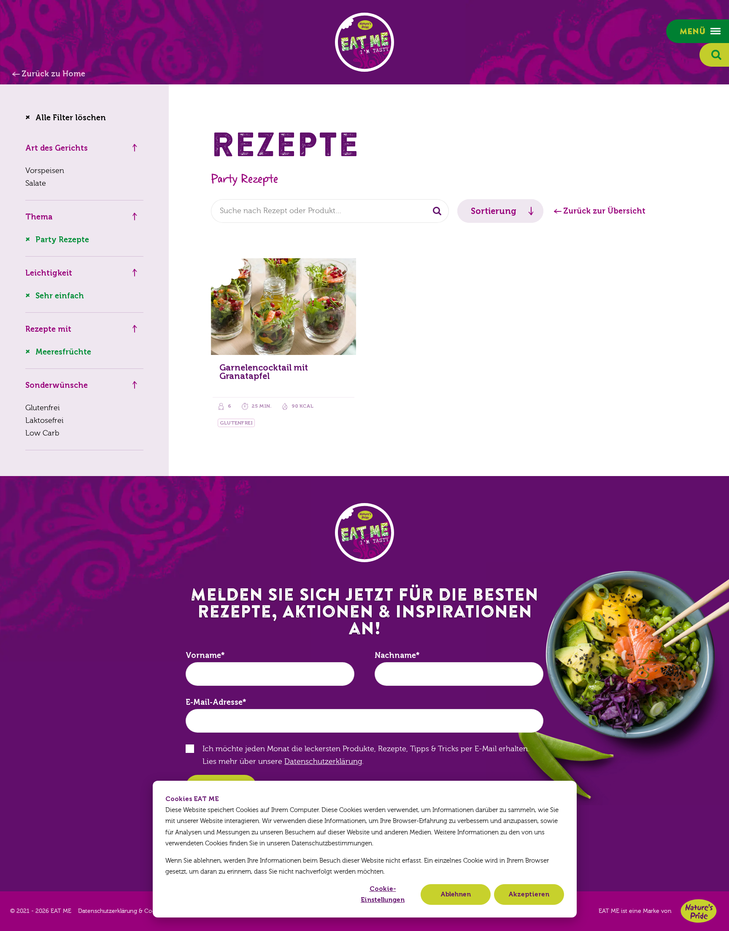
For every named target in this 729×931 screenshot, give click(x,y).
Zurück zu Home (53, 73)
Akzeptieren (528, 894)
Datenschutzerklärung (323, 761)
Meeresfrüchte (63, 352)
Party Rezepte (62, 239)
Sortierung (493, 211)
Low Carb (42, 433)
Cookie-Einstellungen (383, 894)
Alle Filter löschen (70, 117)
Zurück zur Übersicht (604, 211)
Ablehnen (455, 894)
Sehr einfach (59, 295)
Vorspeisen (44, 170)
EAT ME (364, 42)
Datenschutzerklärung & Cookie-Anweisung (137, 911)
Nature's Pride (698, 911)
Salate (35, 183)
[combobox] (330, 211)
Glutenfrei (42, 407)
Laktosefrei (44, 420)
